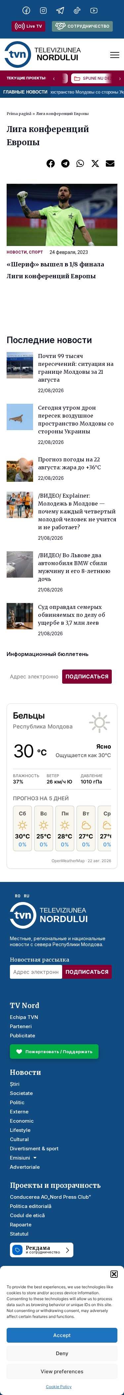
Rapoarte (20, 1224)
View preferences (62, 1371)
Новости (17, 252)
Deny (62, 1353)
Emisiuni (20, 1158)
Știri (15, 1084)
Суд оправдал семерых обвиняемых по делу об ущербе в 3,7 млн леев (71, 615)
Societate (21, 1093)
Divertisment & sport (34, 1148)
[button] (114, 1274)
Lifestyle (20, 1130)
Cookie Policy (59, 1386)
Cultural (19, 1139)
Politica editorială (31, 1206)
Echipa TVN (24, 1017)
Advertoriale (25, 1167)
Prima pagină (19, 113)
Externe (19, 1111)
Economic (22, 1121)
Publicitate (22, 1035)
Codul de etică (27, 1215)
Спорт (36, 252)
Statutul (19, 1234)
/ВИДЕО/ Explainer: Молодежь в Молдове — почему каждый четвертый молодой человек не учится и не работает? (77, 511)
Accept (62, 1335)
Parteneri (21, 1026)
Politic (17, 1102)
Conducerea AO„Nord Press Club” (50, 1197)
